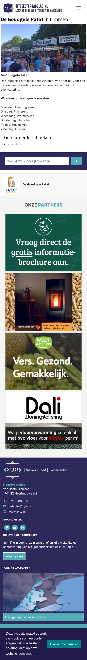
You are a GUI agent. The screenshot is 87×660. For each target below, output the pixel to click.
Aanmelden (14, 556)
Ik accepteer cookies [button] (64, 644)
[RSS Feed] (23, 527)
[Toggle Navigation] (79, 8)
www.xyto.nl (16, 511)
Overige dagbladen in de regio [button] (25, 617)
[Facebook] (7, 527)
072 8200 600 (18, 501)
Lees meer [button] (26, 653)
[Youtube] (15, 527)
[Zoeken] (76, 161)
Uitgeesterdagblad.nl (31, 6)
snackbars (15, 144)
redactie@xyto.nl (19, 506)
